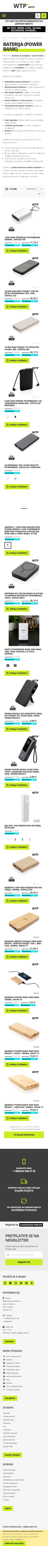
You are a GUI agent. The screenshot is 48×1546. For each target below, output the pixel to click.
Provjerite (10, 1398)
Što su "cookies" (9, 1497)
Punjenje (24, 38)
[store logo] (24, 5)
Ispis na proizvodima (13, 1376)
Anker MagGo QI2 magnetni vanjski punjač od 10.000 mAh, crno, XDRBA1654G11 (24, 695)
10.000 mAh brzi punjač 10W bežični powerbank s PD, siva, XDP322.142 (24, 273)
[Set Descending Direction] (41, 189)
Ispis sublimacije (9, 1436)
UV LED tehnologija (10, 1443)
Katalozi (8, 1383)
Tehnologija (13, 38)
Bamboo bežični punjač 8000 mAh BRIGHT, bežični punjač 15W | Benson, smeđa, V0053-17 (24, 923)
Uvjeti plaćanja (8, 1473)
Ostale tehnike (12, 1455)
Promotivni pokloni (12, 1366)
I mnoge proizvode (12, 1390)
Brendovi (9, 1360)
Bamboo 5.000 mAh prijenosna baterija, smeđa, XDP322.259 (24, 869)
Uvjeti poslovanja (9, 1470)
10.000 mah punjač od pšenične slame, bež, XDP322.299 (24, 328)
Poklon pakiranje (11, 1373)
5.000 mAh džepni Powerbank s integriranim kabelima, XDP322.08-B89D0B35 (24, 382)
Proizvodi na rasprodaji (11, 1490)
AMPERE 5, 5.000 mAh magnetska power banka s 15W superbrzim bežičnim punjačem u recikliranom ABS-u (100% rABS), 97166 (24, 508)
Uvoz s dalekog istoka (13, 1386)
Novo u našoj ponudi (13, 1356)
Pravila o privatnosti (10, 1483)
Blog (7, 1380)
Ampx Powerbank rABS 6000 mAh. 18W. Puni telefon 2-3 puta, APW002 (24, 631)
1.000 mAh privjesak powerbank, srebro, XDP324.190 (24, 219)
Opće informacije (9, 1493)
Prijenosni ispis (8, 1420)
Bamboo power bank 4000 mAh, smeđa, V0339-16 (24, 979)
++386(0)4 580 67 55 (11, 1318)
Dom (4, 38)
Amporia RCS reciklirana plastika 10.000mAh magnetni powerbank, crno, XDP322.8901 (24, 575)
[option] (8, 417)
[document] (24, 1538)
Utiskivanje (7, 1430)
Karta (8, 1508)
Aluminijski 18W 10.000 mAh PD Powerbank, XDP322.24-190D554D (24, 446)
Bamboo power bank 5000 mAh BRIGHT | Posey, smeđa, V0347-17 (24, 1032)
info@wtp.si (7, 1321)
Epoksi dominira (9, 1440)
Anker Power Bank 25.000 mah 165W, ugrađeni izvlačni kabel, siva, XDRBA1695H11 (24, 751)
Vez (4, 1426)
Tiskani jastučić (9, 1416)
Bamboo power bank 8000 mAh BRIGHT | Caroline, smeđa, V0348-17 (24, 1086)
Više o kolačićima (16, 1539)
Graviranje (6, 1423)
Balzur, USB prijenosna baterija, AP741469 (24, 807)
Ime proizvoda (31, 189)
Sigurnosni (7, 1477)
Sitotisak (6, 1413)
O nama (6, 1500)
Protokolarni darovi (12, 1370)
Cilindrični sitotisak (10, 1433)
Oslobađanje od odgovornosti (14, 1480)
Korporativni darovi (12, 1363)
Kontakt (9, 1341)
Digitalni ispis (8, 1446)
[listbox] (24, 417)
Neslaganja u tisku (10, 1487)
